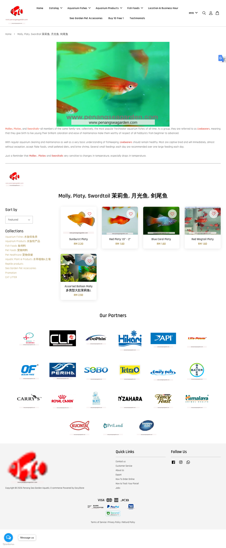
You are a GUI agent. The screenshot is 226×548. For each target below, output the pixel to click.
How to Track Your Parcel (127, 483)
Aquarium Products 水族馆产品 (22, 241)
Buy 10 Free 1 (116, 18)
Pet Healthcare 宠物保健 (19, 255)
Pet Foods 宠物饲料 (16, 250)
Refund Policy (128, 522)
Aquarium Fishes (77, 8)
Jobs (118, 488)
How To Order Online (125, 479)
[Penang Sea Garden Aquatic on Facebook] (173, 464)
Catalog (54, 8)
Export (118, 474)
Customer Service (124, 465)
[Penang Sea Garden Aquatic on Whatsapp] (188, 464)
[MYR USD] (192, 13)
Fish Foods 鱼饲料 (15, 246)
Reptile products (14, 264)
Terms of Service (98, 522)
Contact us (121, 461)
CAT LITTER (11, 277)
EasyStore (79, 488)
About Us (120, 470)
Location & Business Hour (163, 8)
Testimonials (137, 18)
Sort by (11, 209)
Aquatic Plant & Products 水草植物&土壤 (28, 259)
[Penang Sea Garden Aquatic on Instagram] (180, 464)
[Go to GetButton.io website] (8, 544)
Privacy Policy (114, 522)
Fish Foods (133, 8)
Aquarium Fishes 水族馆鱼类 (21, 237)
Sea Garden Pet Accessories (86, 18)
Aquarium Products (107, 8)
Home (40, 8)
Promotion (11, 273)
